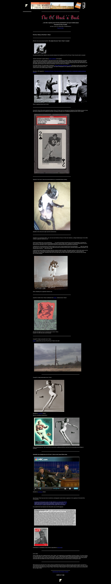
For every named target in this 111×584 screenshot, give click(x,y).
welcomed (60, 547)
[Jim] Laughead (52, 58)
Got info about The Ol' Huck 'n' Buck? (60, 571)
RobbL (55, 297)
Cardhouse (40, 413)
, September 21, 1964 (63, 65)
